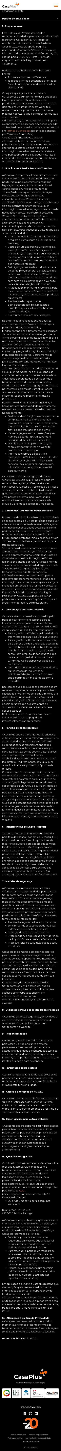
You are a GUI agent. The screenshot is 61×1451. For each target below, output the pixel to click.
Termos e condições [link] (18, 1435)
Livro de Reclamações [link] (30, 1441)
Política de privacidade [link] (38, 1435)
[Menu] (56, 5)
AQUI (22, 1190)
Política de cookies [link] (15, 1438)
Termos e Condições (18, 130)
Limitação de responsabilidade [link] (38, 1438)
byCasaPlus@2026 (30, 1447)
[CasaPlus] (10, 5)
